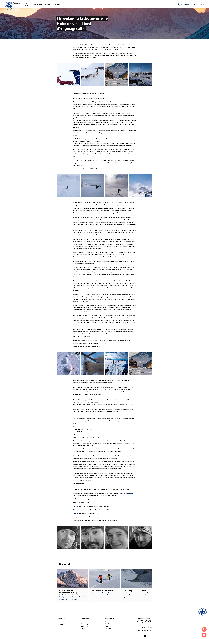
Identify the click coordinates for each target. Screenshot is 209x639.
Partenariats (61, 624)
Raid (106, 626)
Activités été (85, 618)
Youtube (145, 636)
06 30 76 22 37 (204, 629)
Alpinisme (84, 628)
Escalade (84, 622)
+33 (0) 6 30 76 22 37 (188, 4)
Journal (57, 4)
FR (201, 4)
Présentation (38, 4)
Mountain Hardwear (79, 506)
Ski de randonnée (110, 622)
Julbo (74, 517)
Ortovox (75, 510)
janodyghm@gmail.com (204, 635)
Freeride (107, 624)
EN (203, 4)
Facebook (151, 636)
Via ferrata (84, 626)
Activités (48, 4)
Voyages (108, 628)
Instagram (148, 636)
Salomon (75, 513)
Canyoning (84, 624)
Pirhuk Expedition (127, 493)
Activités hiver (109, 618)
